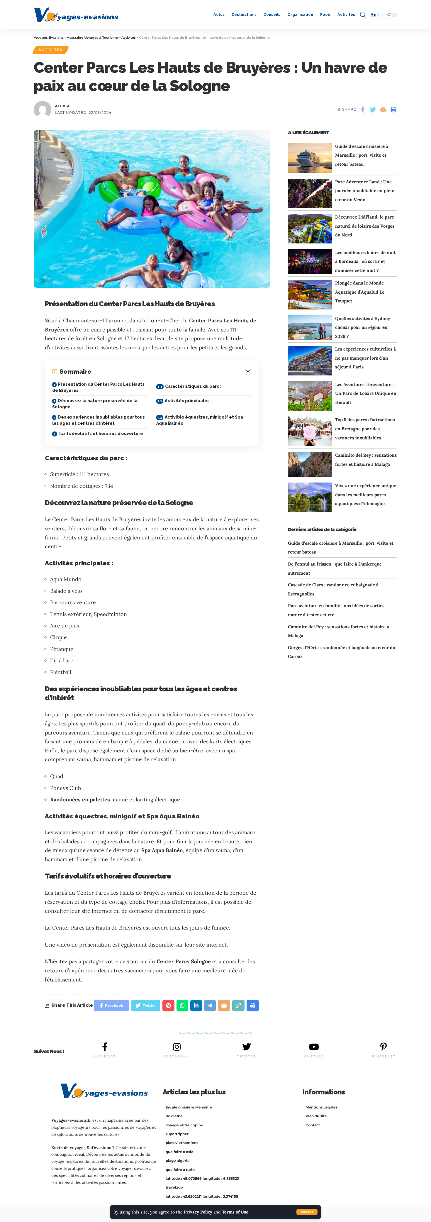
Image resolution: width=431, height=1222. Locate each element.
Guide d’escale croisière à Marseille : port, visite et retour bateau (361, 155)
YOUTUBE (314, 1056)
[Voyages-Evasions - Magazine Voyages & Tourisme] (76, 14)
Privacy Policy (198, 1212)
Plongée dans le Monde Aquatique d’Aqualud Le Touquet (359, 292)
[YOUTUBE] (314, 1046)
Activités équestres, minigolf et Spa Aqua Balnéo (199, 420)
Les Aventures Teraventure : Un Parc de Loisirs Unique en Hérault (365, 393)
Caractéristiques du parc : (193, 386)
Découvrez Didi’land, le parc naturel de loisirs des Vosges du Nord (364, 226)
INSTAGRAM (176, 1056)
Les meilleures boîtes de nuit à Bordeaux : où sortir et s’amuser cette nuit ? (365, 261)
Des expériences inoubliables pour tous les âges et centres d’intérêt (98, 420)
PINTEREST (384, 1056)
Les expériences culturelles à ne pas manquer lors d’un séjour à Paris (365, 358)
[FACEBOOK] (105, 1046)
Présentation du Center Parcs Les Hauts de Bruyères (98, 387)
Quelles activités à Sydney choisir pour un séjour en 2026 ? (362, 327)
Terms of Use (235, 1212)
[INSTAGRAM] (176, 1046)
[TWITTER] (246, 1046)
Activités (50, 50)
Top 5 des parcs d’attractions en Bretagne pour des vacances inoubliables (365, 428)
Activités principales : (188, 400)
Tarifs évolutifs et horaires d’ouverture (100, 433)
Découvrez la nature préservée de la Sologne (95, 403)
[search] (363, 15)
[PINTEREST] (383, 1046)
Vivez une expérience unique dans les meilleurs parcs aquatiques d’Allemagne (365, 494)
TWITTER (246, 1056)
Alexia (62, 106)
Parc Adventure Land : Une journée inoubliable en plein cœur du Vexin (365, 190)
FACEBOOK (105, 1056)
